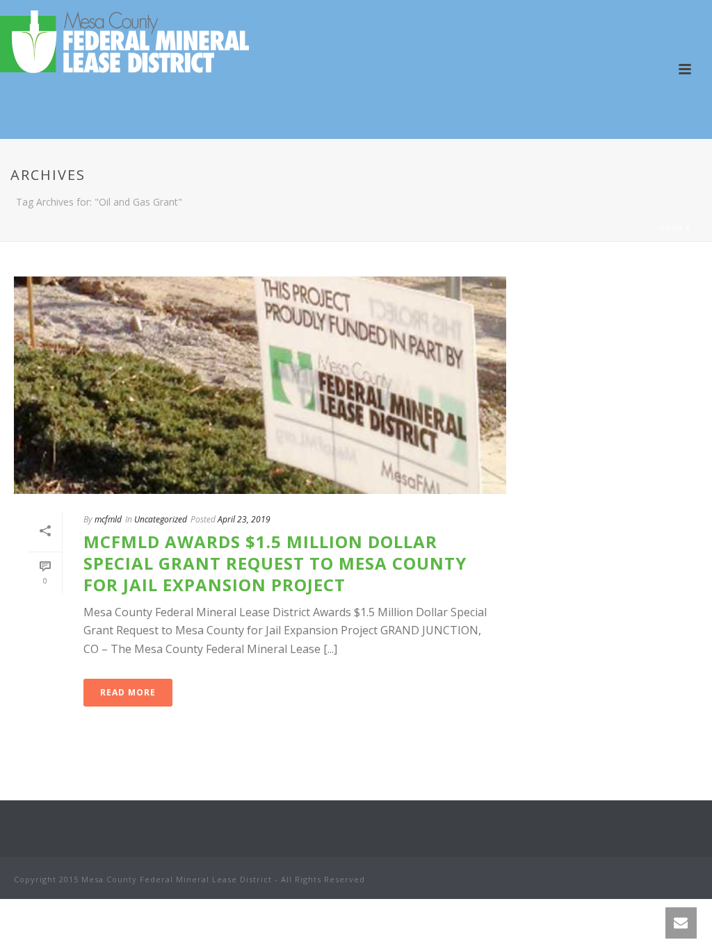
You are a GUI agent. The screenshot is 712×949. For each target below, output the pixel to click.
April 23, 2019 (244, 519)
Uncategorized (160, 519)
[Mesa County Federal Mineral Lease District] (124, 41)
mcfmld (108, 519)
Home (670, 228)
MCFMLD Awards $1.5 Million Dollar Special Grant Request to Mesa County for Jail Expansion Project (275, 563)
